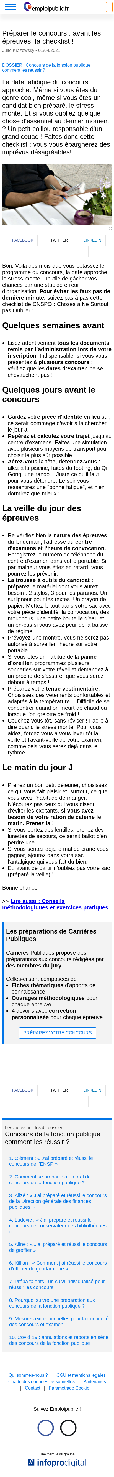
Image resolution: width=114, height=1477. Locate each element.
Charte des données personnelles (41, 1381)
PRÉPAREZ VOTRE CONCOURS (58, 1032)
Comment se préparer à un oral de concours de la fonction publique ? (50, 1179)
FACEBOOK (22, 240)
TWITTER (59, 240)
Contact (32, 1388)
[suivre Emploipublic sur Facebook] (45, 1428)
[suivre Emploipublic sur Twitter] (68, 1428)
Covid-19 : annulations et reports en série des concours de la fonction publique (58, 1340)
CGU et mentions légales (81, 1375)
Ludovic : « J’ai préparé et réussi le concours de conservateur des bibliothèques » (58, 1225)
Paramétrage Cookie (69, 1388)
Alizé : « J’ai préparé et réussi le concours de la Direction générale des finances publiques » (58, 1201)
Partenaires (94, 1381)
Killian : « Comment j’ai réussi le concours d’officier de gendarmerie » (58, 1266)
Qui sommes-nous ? (28, 1375)
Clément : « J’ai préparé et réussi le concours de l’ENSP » (51, 1161)
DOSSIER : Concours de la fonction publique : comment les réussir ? (47, 67)
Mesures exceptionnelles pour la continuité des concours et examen (59, 1321)
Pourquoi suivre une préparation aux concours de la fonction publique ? (52, 1303)
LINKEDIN (92, 240)
